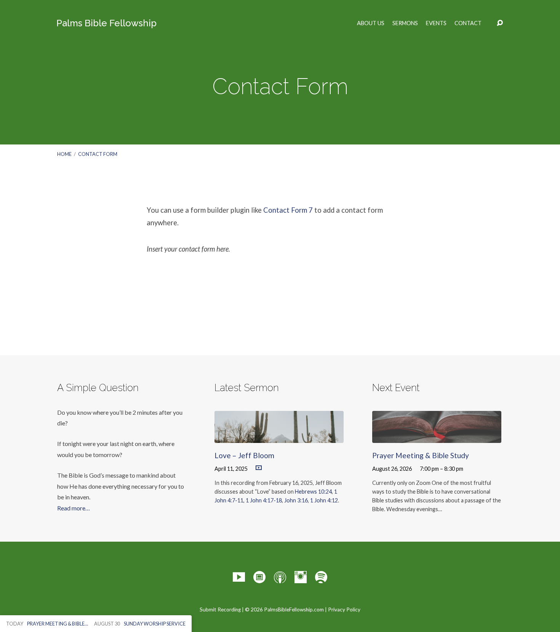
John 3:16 (296, 500)
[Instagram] (300, 577)
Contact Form (97, 154)
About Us (370, 23)
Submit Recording (220, 609)
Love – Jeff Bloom (244, 455)
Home (64, 154)
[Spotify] (321, 577)
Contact (468, 23)
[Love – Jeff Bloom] (279, 437)
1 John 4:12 (324, 500)
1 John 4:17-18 (264, 500)
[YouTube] (239, 577)
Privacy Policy (344, 609)
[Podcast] (280, 577)
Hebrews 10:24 (313, 491)
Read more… (73, 508)
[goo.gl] (259, 577)
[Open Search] (500, 23)
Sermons (405, 23)
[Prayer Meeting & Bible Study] (436, 437)
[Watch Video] (259, 468)
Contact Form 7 (288, 210)
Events (436, 23)
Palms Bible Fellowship (106, 23)
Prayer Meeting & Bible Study (420, 455)
